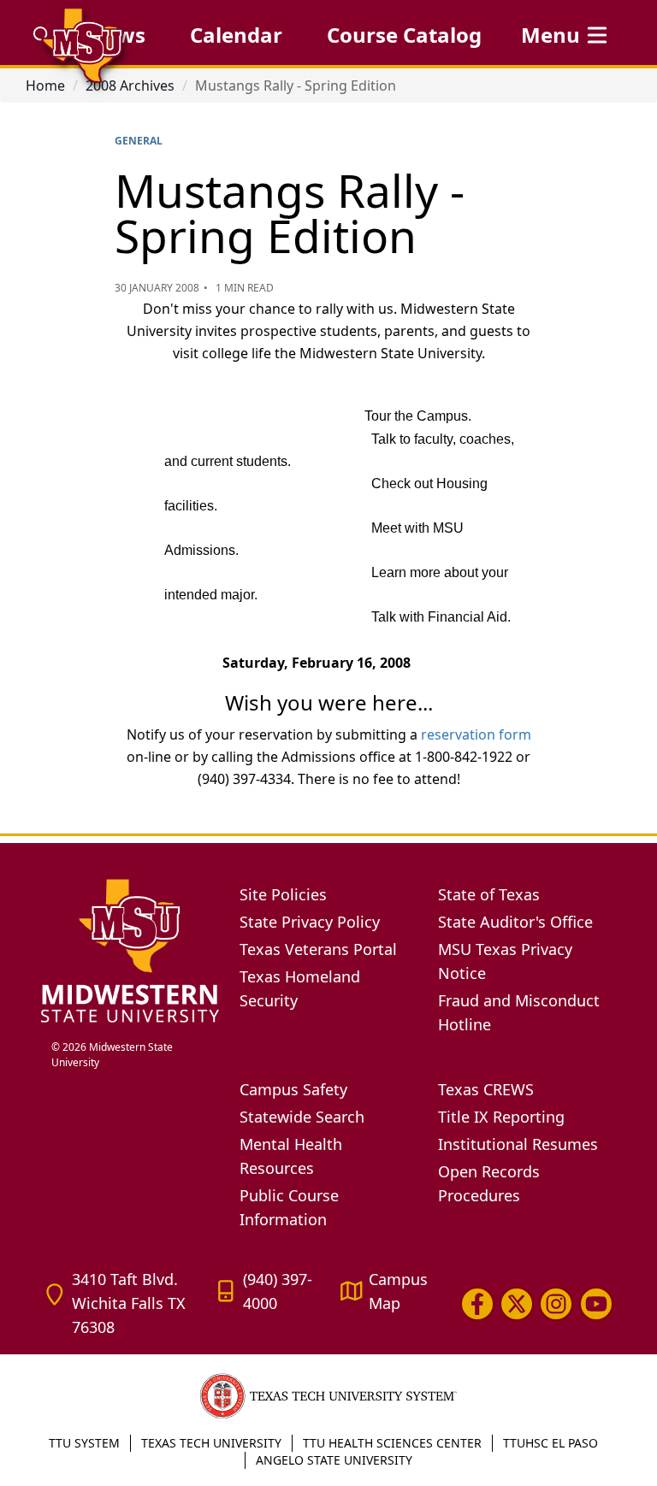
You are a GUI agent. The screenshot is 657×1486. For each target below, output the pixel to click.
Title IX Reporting (501, 1116)
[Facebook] (477, 1304)
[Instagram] (556, 1304)
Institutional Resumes (518, 1144)
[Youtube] (596, 1304)
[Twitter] (516, 1304)
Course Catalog (404, 35)
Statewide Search (302, 1116)
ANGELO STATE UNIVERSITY (334, 1460)
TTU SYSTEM (84, 1443)
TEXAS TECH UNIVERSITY (211, 1443)
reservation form (476, 734)
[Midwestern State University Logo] (130, 950)
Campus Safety (293, 1089)
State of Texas (489, 894)
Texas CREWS (486, 1089)
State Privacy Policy (310, 921)
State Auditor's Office (515, 921)
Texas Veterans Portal (318, 949)
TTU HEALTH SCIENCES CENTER (392, 1443)
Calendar (236, 35)
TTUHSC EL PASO (550, 1443)
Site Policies (283, 894)
